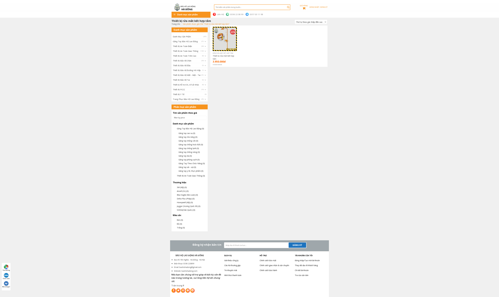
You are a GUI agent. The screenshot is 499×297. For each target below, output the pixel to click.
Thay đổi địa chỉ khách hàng (306, 265)
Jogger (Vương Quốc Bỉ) (188, 206)
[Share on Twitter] (178, 290)
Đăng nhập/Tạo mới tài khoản (307, 260)
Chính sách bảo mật (268, 260)
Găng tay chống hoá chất (191, 144)
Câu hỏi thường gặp (232, 265)
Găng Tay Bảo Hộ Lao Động (185, 41)
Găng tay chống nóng (189, 152)
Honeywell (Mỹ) (185, 202)
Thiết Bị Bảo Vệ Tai (181, 80)
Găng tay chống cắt (188, 141)
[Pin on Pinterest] (188, 290)
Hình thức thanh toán (232, 275)
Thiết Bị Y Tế (178, 94)
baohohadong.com (189, 271)
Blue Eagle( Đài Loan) (187, 195)
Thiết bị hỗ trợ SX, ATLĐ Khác (186, 84)
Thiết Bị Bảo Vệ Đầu (182, 65)
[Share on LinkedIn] (192, 290)
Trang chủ (176, 24)
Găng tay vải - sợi (187, 167)
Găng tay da (185, 156)
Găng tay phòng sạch (189, 159)
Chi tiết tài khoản (302, 270)
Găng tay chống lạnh (189, 148)
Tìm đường (6, 270)
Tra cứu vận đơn (301, 275)
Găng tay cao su (187, 133)
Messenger (6, 287)
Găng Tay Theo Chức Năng (192, 163)
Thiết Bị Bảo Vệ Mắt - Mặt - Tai (186, 75)
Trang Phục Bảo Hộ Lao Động (186, 99)
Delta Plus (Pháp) (186, 198)
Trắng (181, 227)
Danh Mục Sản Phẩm (182, 36)
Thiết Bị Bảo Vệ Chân (182, 60)
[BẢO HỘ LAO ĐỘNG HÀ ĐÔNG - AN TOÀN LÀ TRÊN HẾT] (191, 7)
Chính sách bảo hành (268, 270)
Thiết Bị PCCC (179, 89)
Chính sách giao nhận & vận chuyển (274, 265)
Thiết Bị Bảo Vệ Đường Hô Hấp (187, 70)
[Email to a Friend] (183, 290)
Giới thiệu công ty (231, 260)
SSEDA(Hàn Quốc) (186, 210)
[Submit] (288, 7)
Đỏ (179, 224)
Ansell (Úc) (183, 191)
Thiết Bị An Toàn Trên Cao (184, 55)
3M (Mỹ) (182, 187)
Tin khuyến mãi (230, 270)
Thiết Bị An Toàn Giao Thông (185, 51)
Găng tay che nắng (188, 137)
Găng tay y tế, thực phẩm (191, 171)
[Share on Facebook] (174, 290)
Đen (180, 220)
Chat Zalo (6, 278)
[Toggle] (205, 41)
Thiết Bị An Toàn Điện (182, 46)
